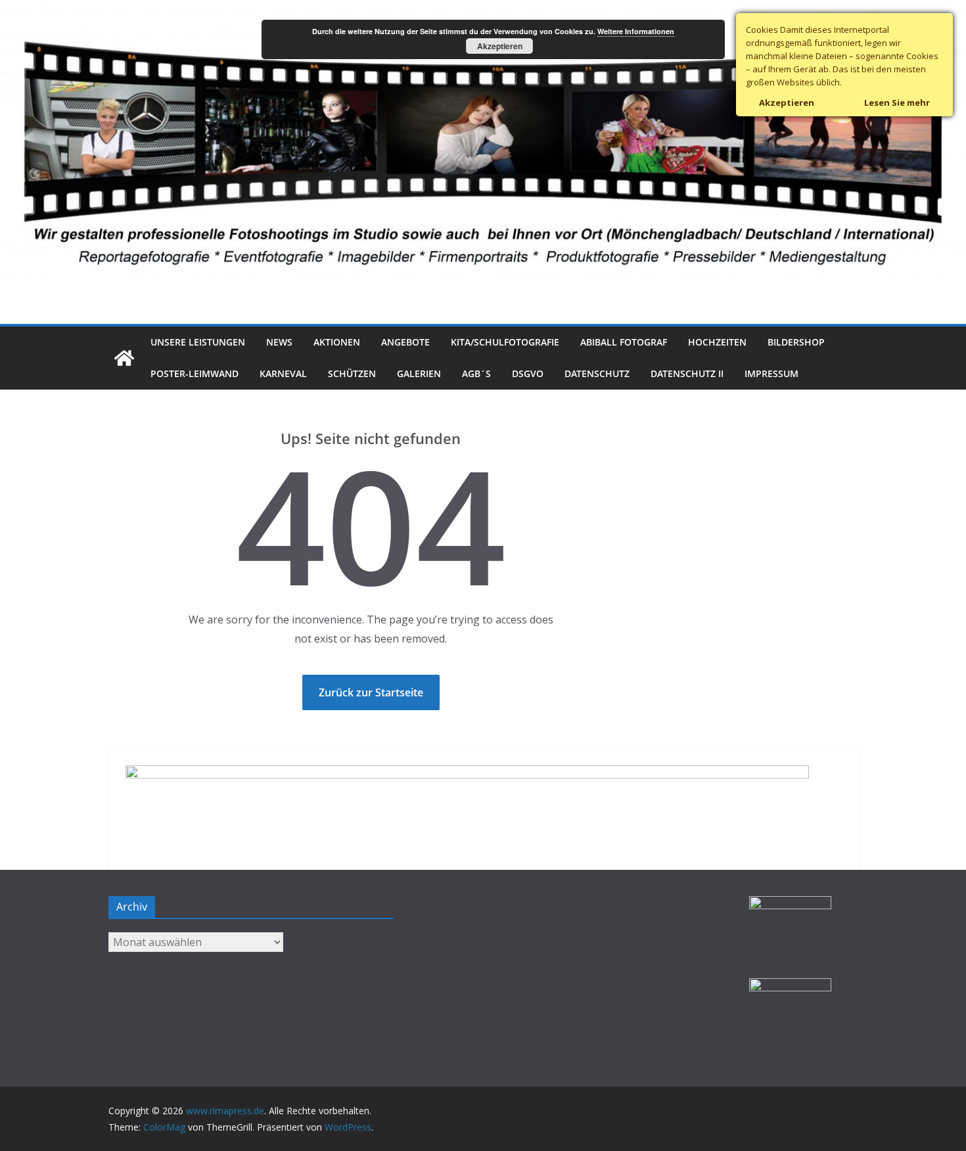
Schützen (352, 373)
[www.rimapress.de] (483, 9)
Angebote (405, 342)
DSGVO (527, 373)
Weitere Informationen (635, 31)
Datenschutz (597, 373)
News (279, 342)
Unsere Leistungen (197, 342)
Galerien (419, 373)
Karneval (283, 373)
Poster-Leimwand (194, 373)
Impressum (771, 373)
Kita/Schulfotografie (505, 342)
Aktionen (336, 342)
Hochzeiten (717, 342)
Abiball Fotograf (623, 342)
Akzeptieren (499, 46)
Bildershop (796, 342)
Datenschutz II (687, 373)
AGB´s (476, 373)
